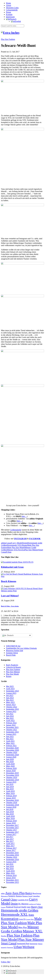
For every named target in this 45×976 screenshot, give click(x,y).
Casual (8, 543)
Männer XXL (12, 550)
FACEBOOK (34, 539)
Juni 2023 (10, 698)
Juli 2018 (9, 809)
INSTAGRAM (20, 539)
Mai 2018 (10, 814)
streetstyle (4, 947)
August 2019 (11, 782)
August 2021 (11, 734)
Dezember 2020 (12, 748)
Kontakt (9, 14)
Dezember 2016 (12, 853)
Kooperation (9, 919)
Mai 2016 (10, 869)
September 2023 (12, 691)
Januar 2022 (11, 725)
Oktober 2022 (11, 707)
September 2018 (12, 805)
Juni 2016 (10, 866)
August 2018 (11, 807)
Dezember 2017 (12, 825)
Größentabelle (15, 530)
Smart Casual (8, 943)
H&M (28, 907)
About (8, 5)
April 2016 (10, 871)
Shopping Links (12, 8)
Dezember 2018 (12, 800)
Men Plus (22, 927)
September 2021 (12, 732)
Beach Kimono (8, 581)
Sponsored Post (23, 943)
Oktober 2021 (11, 730)
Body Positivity (12, 665)
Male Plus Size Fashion (21, 921)
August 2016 (11, 862)
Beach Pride (11, 655)
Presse (8, 12)
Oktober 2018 (11, 802)
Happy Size (37, 906)
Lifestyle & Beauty (13, 667)
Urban (8, 552)
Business (19, 896)
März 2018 (10, 818)
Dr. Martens (23, 904)
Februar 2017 (11, 848)
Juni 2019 (10, 787)
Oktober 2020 (11, 752)
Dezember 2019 (12, 773)
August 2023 (11, 693)
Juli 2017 (9, 837)
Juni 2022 (10, 716)
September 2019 (12, 780)
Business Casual (27, 896)
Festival (9, 907)
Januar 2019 (11, 798)
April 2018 (10, 816)
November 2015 (12, 882)
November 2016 (12, 855)
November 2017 (12, 828)
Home (8, 3)
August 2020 (11, 757)
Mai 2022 (10, 718)
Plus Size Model (12, 674)
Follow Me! (5, 962)
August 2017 (11, 834)
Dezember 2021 (12, 727)
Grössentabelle (12, 10)
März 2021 (10, 743)
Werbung (28, 947)
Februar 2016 (11, 875)
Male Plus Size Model (16, 547)
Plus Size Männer (31, 550)
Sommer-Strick (12, 653)
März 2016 (10, 873)
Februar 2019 (11, 796)
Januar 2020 (11, 771)
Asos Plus (18, 893)
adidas (3, 543)
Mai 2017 (10, 841)
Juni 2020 (10, 759)
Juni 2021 (10, 736)
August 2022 (11, 711)
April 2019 (10, 791)
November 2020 (12, 750)
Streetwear (10, 947)
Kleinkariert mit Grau (12, 567)
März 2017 (10, 846)
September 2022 (12, 709)
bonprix (11, 896)
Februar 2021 (11, 745)
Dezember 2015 (12, 880)
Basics (28, 893)
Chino (13, 899)
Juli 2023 (9, 695)
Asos (8, 893)
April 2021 (10, 741)
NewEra (21, 550)
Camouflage (36, 896)
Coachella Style (23, 900)
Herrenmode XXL (14, 545)
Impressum (10, 17)
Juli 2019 (9, 784)
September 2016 (12, 859)
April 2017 (10, 843)
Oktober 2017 (11, 830)
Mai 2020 (10, 761)
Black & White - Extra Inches (10, 606)
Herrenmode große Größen (19, 910)
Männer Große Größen (20, 929)
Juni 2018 (10, 812)
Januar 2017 (11, 850)
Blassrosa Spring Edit (14, 650)
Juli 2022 (9, 714)
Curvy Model (16, 543)
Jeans (31, 914)
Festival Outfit (20, 907)
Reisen (8, 676)
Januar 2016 (11, 878)
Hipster (24, 545)
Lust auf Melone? (10, 595)
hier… (24, 516)
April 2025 (10, 689)
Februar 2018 (11, 821)
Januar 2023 (11, 704)
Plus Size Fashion (8, 39)
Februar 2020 (11, 768)
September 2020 (12, 755)
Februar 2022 (11, 723)
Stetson (40, 944)
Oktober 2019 (11, 777)
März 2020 (10, 766)
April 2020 (10, 764)
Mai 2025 (10, 686)
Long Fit (22, 919)
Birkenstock (4, 896)
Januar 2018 (11, 823)
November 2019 (12, 775)
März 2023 (10, 702)
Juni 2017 (10, 839)
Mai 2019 (10, 789)
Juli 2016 (9, 864)
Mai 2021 (10, 739)
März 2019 (10, 793)
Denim (24, 543)
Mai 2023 (10, 700)
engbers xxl (32, 904)
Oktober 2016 (11, 857)
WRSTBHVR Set (13, 646)
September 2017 (12, 832)
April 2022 (10, 720)
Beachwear (36, 893)
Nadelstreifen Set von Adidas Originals (21, 648)
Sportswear (34, 944)
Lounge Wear (30, 919)
